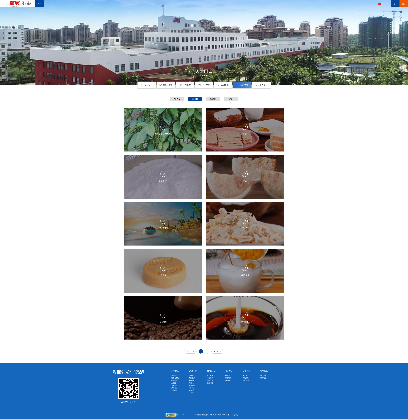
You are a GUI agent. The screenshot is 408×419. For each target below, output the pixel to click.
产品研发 (246, 378)
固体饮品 (192, 375)
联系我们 (263, 378)
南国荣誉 (174, 380)
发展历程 (174, 385)
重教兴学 (228, 375)
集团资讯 (210, 375)
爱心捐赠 (228, 380)
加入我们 (174, 390)
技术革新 (246, 375)
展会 (231, 99)
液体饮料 (192, 378)
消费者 (213, 99)
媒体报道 (210, 380)
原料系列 (192, 390)
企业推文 (210, 383)
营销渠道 (263, 375)
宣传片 (177, 99)
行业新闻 (210, 378)
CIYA (240, 415)
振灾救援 (228, 378)
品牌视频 (174, 388)
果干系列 (192, 383)
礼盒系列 (192, 393)
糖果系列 (192, 380)
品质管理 (246, 380)
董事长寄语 (175, 378)
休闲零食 (192, 385)
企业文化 (174, 383)
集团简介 (174, 375)
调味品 (191, 388)
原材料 (195, 99)
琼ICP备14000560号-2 (222, 415)
